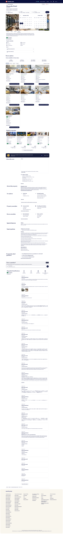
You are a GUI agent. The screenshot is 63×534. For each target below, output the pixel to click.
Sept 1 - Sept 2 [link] (22, 60)
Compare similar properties (28, 150)
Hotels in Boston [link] (8, 517)
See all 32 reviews (25, 484)
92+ (47, 29)
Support (48, 1)
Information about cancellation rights (26, 190)
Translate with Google (24, 304)
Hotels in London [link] (8, 521)
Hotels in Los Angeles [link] (8, 506)
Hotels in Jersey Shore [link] (17, 503)
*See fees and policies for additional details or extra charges (28, 202)
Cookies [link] (42, 498)
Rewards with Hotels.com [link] (53, 499)
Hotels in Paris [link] (7, 509)
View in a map (23, 172)
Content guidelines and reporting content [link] (44, 501)
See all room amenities (24, 218)
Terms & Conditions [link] (43, 495)
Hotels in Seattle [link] (8, 524)
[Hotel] (23, 289)
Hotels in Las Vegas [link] (8, 495)
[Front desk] (26, 289)
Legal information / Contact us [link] (45, 499)
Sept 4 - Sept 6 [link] (33, 60)
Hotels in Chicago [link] (8, 498)
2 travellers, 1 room (37, 12)
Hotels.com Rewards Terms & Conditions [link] (45, 503)
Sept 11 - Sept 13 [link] (44, 60)
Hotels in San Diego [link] (8, 502)
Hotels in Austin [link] (8, 513)
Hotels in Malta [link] (16, 502)
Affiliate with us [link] (34, 496)
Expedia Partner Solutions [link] (35, 497)
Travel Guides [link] (51, 498)
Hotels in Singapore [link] (17, 498)
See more (22, 183)
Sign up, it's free (46, 155)
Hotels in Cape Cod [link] (17, 510)
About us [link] (51, 495)
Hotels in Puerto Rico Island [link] (18, 506)
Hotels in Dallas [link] (8, 527)
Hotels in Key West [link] (8, 520)
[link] (47, 4)
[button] (22, 20)
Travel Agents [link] (34, 500)
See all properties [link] (10, 4)
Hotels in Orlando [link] (8, 499)
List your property (42, 1)
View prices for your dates (14, 83)
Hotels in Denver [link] (8, 510)
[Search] (48, 266)
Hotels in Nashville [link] (8, 503)
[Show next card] (49, 140)
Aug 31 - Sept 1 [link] (11, 60)
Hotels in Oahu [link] (16, 509)
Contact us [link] (24, 498)
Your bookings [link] (25, 495)
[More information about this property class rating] (9, 7)
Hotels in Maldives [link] (17, 499)
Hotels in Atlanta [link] (8, 514)
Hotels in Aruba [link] (16, 495)
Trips (51, 1)
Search (47, 12)
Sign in (56, 1)
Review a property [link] (25, 499)
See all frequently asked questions (26, 258)
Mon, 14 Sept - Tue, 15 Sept (25, 12)
